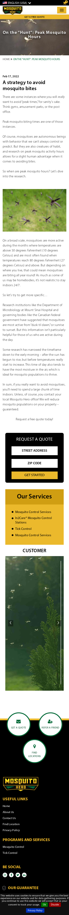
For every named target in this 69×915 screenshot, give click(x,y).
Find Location (11, 824)
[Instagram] (5, 875)
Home (6, 59)
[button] (10, 623)
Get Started (34, 475)
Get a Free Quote (34, 17)
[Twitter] (18, 875)
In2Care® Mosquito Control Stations (33, 520)
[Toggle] (61, 10)
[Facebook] (11, 875)
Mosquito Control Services (33, 512)
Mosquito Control (13, 847)
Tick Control (23, 529)
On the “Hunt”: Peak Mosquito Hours (36, 59)
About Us (8, 812)
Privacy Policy (35, 910)
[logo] (12, 10)
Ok (44, 904)
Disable (55, 904)
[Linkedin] (24, 875)
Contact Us (9, 818)
